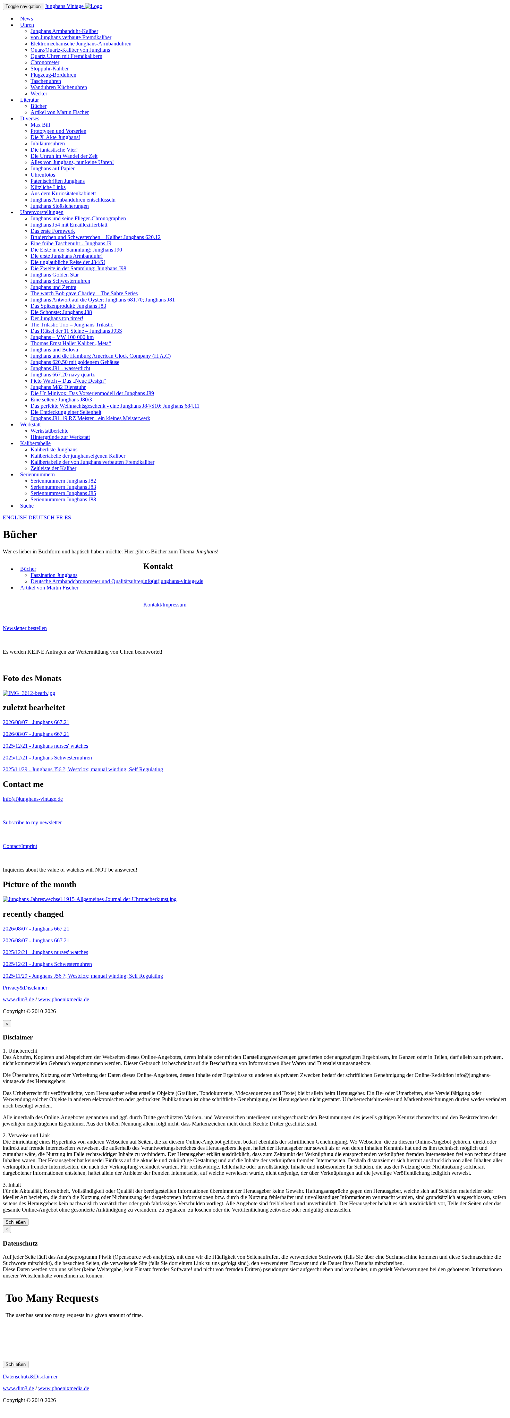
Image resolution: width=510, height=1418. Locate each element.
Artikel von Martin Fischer (60, 112)
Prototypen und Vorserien (58, 131)
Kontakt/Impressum (164, 605)
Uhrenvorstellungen (41, 212)
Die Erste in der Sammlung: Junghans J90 (76, 250)
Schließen (16, 1222)
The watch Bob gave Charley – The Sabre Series (84, 293)
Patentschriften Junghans (58, 181)
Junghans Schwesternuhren (60, 281)
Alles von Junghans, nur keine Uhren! (72, 162)
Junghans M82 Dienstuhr (58, 387)
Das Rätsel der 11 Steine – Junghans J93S (76, 331)
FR (59, 517)
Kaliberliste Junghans (54, 449)
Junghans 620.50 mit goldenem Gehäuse (75, 362)
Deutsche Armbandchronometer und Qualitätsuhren (87, 581)
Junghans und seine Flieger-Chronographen (78, 218)
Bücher (38, 106)
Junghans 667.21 (36, 722)
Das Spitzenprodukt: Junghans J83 (68, 306)
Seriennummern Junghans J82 (63, 481)
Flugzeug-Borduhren (53, 75)
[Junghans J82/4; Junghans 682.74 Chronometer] (29, 693)
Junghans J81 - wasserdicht (60, 368)
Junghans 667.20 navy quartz (63, 374)
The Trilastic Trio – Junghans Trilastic (72, 325)
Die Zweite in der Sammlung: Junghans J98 (78, 268)
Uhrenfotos (43, 175)
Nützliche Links (48, 187)
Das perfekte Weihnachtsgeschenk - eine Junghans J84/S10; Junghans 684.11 (115, 406)
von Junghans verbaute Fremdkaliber (71, 37)
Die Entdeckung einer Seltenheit (66, 412)
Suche (27, 506)
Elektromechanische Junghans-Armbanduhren (81, 43)
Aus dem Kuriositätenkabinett (63, 193)
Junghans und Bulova (54, 350)
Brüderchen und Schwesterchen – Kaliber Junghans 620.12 (96, 237)
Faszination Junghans (54, 575)
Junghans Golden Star (55, 275)
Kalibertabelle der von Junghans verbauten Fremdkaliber (92, 462)
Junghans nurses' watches (45, 746)
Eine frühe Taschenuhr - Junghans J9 (71, 243)
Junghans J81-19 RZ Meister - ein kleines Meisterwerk (90, 418)
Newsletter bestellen (25, 628)
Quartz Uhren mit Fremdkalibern (66, 56)
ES (68, 517)
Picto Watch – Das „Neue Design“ (68, 381)
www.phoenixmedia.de (63, 999)
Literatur (29, 100)
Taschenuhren (46, 81)
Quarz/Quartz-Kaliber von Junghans (70, 50)
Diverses (29, 118)
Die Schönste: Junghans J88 (61, 312)
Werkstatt (30, 424)
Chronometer (45, 62)
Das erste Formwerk (53, 231)
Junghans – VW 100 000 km (62, 337)
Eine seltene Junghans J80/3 (61, 399)
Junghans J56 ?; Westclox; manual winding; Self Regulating (83, 769)
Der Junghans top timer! (57, 318)
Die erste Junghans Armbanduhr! (67, 256)
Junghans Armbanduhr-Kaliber (64, 31)
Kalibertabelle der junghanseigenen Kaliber (78, 456)
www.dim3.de (18, 999)
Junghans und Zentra (53, 287)
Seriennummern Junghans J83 (63, 487)
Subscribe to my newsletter (32, 822)
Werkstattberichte (49, 431)
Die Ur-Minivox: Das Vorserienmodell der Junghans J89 (92, 393)
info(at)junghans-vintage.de (173, 581)
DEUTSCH (41, 517)
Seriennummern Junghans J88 (63, 499)
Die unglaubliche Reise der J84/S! (68, 262)
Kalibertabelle (35, 443)
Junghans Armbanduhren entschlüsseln (73, 200)
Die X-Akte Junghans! (55, 137)
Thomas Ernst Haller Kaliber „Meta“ (71, 343)
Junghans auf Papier (53, 168)
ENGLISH (15, 517)
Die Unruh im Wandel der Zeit (64, 156)
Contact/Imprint (20, 846)
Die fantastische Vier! (54, 150)
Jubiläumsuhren (48, 143)
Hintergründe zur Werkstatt (60, 437)
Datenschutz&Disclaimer (30, 1376)
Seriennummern (37, 474)
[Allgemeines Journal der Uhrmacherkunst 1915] (90, 899)
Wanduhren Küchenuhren (59, 87)
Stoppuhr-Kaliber (50, 68)
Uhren (27, 25)
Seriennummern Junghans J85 (63, 493)
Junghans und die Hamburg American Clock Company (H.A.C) (101, 356)
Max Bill (40, 125)
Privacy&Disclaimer (25, 988)
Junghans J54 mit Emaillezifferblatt (69, 225)
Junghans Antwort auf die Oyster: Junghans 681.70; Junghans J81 (103, 300)
